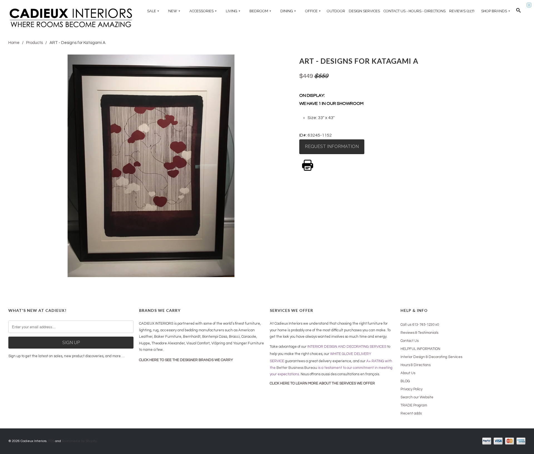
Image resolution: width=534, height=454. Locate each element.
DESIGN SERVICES (364, 11)
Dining (288, 11)
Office (313, 11)
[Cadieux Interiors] (71, 18)
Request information (332, 146)
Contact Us (409, 341)
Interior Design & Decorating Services (431, 357)
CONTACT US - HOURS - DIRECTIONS (415, 11)
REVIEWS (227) (461, 11)
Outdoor (336, 11)
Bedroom (260, 11)
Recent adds (411, 413)
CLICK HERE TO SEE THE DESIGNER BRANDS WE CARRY (186, 360)
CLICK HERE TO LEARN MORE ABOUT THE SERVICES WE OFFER (322, 383)
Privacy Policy (411, 389)
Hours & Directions (415, 365)
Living (233, 11)
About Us (407, 373)
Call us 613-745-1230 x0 (419, 325)
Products (34, 43)
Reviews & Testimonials (419, 333)
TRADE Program (413, 405)
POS (51, 441)
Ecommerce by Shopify (79, 441)
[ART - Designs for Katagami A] (151, 166)
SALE (153, 11)
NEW (174, 11)
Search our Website (416, 397)
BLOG (405, 381)
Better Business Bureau (296, 368)
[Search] (518, 11)
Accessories (203, 11)
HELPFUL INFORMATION (420, 349)
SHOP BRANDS (495, 11)
